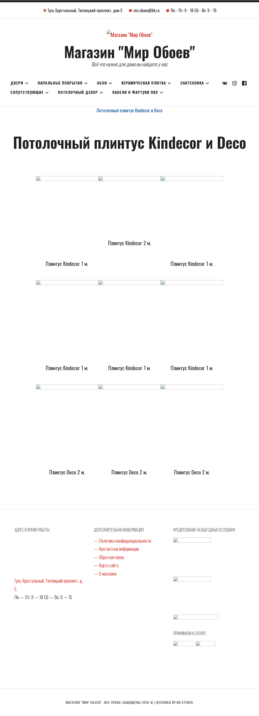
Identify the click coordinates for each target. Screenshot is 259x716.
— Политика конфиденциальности (122, 540)
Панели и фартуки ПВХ (135, 92)
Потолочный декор (78, 92)
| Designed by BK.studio (173, 702)
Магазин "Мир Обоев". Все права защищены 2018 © (109, 702)
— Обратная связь (109, 557)
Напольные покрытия (60, 83)
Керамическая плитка (143, 83)
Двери (16, 83)
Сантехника (192, 83)
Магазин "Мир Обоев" (129, 51)
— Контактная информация (116, 548)
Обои (102, 83)
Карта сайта (109, 565)
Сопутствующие (27, 92)
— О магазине (105, 573)
